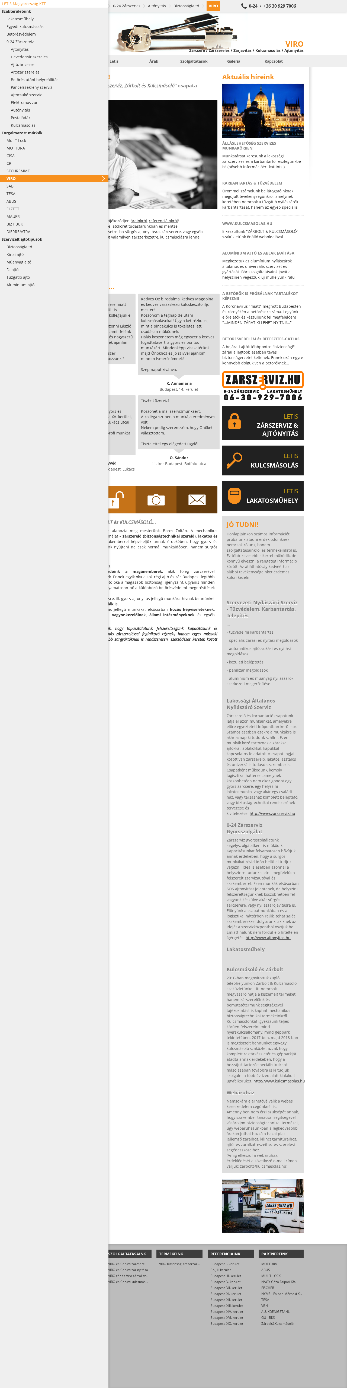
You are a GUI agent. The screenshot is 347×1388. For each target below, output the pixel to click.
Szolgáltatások (194, 61)
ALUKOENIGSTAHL (275, 1311)
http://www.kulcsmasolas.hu (279, 1081)
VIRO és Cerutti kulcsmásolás (130, 1281)
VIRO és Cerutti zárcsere (126, 1264)
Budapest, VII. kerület (226, 1287)
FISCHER (267, 1287)
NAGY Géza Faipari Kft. (278, 1281)
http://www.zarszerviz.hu (272, 813)
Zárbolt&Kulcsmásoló (277, 1323)
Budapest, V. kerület (225, 1281)
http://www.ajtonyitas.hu (268, 937)
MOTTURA (269, 1264)
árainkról (139, 220)
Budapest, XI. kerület (225, 1293)
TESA (265, 1299)
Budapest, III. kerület (225, 1275)
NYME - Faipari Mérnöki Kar (282, 1293)
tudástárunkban (143, 226)
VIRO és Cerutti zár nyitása (128, 1270)
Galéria (233, 61)
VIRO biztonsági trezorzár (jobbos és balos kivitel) (196, 1264)
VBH (264, 1305)
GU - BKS (268, 1317)
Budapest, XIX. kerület (226, 1323)
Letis (114, 61)
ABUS (265, 1270)
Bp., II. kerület (220, 1270)
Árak (153, 61)
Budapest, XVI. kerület (226, 1317)
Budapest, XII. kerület (226, 1299)
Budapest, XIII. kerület (226, 1305)
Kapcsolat (274, 61)
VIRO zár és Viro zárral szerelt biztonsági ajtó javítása (148, 1275)
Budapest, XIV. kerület (226, 1311)
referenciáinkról (163, 220)
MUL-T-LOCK (271, 1275)
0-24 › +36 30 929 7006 (272, 6)
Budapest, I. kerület (224, 1264)
